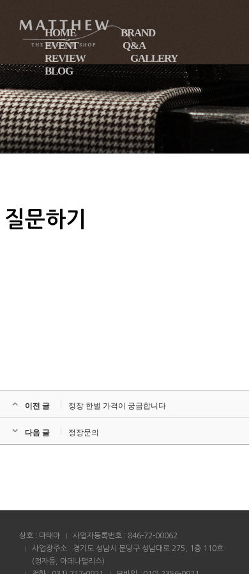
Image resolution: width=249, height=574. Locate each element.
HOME (60, 33)
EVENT (61, 45)
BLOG (59, 71)
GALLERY (153, 58)
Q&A (134, 45)
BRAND (138, 33)
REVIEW (65, 58)
